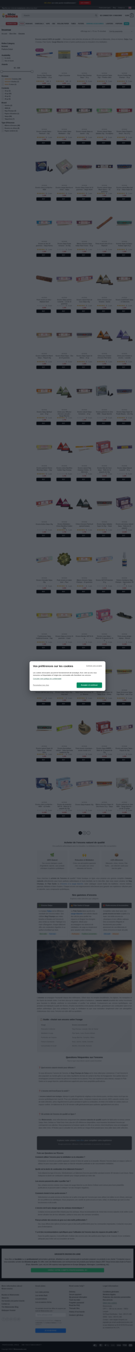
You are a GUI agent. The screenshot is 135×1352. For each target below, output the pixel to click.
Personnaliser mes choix (41, 685)
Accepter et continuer (89, 685)
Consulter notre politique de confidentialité (47, 679)
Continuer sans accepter (94, 666)
